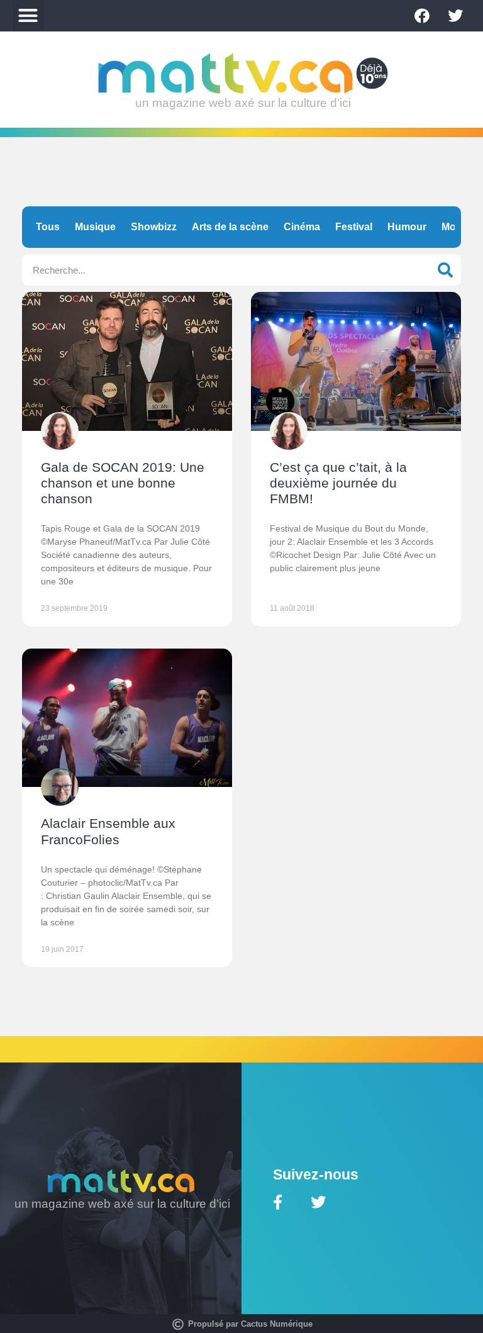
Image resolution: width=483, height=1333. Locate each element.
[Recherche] (445, 270)
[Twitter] (455, 16)
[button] (28, 15)
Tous (48, 226)
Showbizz (154, 226)
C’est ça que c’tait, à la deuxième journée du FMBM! (338, 483)
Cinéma (302, 226)
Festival (353, 226)
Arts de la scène (230, 226)
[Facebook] (422, 16)
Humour (406, 226)
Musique (95, 226)
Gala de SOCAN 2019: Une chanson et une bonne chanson (122, 483)
